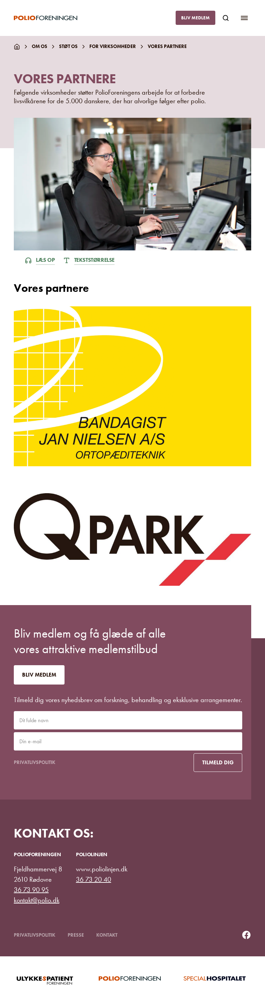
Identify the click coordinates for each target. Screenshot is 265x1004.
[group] (47, 980)
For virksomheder (112, 46)
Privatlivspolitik (34, 762)
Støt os (68, 46)
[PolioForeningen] (51, 18)
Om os (39, 46)
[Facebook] (246, 935)
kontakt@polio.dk (36, 900)
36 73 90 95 (31, 889)
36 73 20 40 (93, 879)
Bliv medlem (195, 18)
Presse (76, 935)
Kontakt (106, 935)
